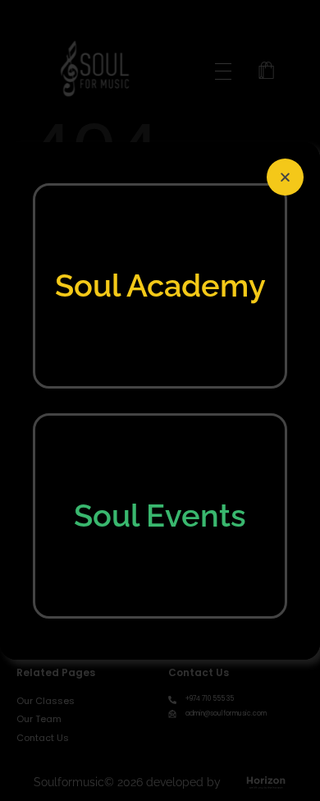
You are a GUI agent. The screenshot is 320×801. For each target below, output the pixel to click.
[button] (285, 177)
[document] (160, 400)
